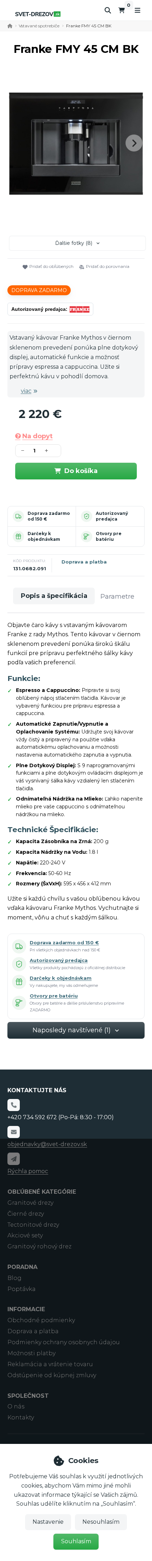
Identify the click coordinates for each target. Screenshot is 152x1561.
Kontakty (20, 1417)
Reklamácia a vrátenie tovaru (50, 1364)
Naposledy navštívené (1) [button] (72, 1030)
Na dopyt (37, 436)
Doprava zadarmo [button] (39, 290)
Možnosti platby (31, 1353)
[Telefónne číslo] (13, 1105)
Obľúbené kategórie (41, 1191)
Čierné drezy (25, 1213)
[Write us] (13, 1159)
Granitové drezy (30, 1202)
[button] (133, 143)
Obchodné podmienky (41, 1320)
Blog (14, 1278)
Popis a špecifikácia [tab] (54, 596)
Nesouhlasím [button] (100, 1521)
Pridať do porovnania (107, 266)
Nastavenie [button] (48, 1521)
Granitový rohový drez (39, 1246)
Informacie (26, 1309)
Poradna (22, 1267)
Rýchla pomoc (27, 1171)
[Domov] (37, 14)
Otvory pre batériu (109, 536)
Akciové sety (25, 1235)
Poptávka (21, 1289)
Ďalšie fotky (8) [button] (73, 243)
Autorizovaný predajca (112, 516)
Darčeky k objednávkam (44, 536)
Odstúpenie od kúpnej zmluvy (51, 1375)
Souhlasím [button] (76, 1541)
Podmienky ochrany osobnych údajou (63, 1342)
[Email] (13, 1132)
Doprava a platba (84, 562)
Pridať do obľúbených (51, 266)
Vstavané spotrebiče (39, 25)
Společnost (28, 1395)
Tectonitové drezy (33, 1224)
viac (26, 390)
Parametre (117, 596)
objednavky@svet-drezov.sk (47, 1144)
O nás (15, 1406)
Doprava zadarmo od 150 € (64, 942)
